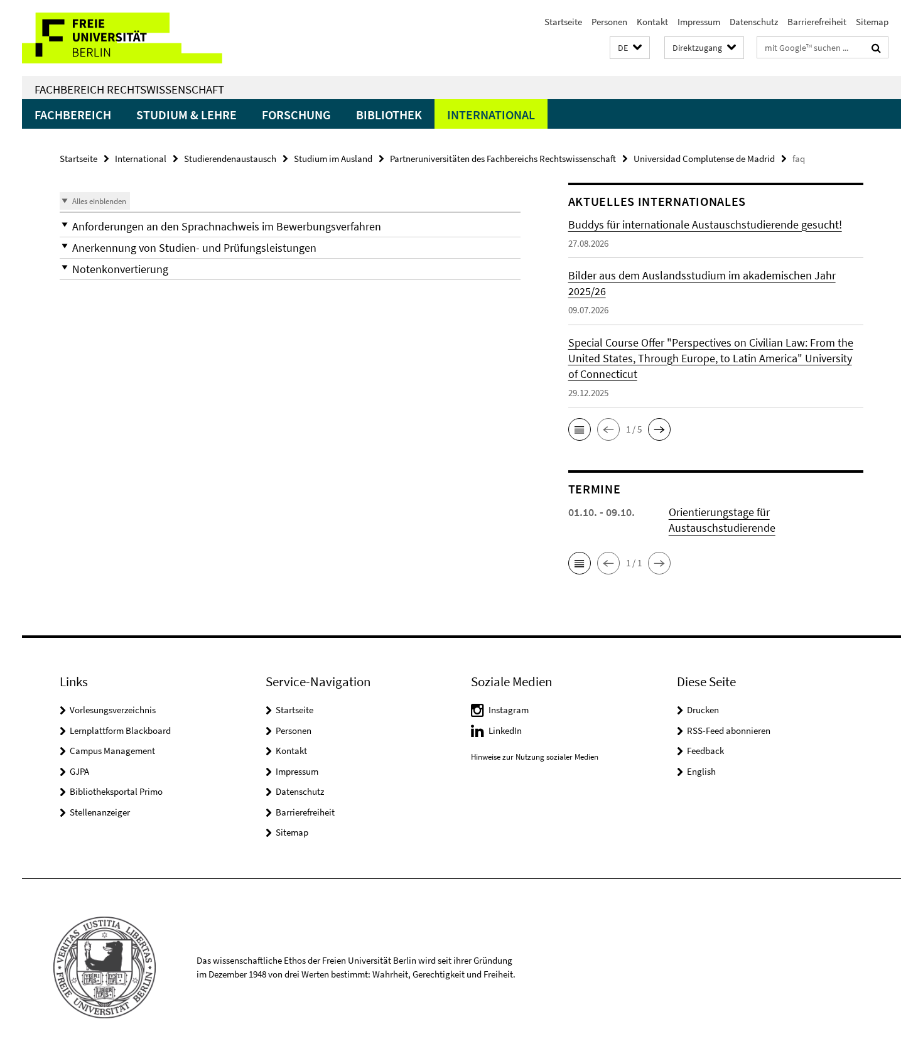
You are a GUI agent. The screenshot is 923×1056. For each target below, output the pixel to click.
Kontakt (652, 22)
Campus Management (112, 751)
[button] (630, 48)
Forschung (296, 114)
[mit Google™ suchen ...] (876, 48)
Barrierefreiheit (816, 22)
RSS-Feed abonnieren (728, 730)
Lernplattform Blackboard (120, 730)
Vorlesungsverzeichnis (113, 710)
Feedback (705, 751)
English (701, 771)
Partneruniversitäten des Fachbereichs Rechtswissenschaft (503, 158)
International (491, 114)
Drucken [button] (703, 710)
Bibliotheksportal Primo (116, 791)
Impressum (698, 22)
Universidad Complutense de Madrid (704, 158)
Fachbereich (73, 114)
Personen (609, 22)
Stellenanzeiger (100, 812)
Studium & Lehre (186, 114)
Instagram (508, 710)
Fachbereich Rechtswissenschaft (129, 89)
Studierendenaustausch (230, 158)
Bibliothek (389, 114)
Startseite (563, 22)
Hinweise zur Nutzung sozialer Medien (534, 757)
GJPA (79, 771)
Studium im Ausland (333, 158)
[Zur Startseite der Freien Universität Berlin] (127, 38)
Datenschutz (754, 22)
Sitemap (872, 22)
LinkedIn (505, 730)
